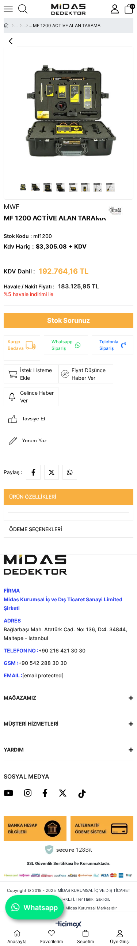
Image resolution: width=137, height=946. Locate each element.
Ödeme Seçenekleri (35, 529)
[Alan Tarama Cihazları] (21, 25)
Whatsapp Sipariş (62, 345)
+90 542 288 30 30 (42, 663)
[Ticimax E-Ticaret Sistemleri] (68, 924)
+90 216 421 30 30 (61, 650)
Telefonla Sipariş (108, 345)
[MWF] (27, 25)
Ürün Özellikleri (32, 496)
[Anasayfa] (13, 25)
